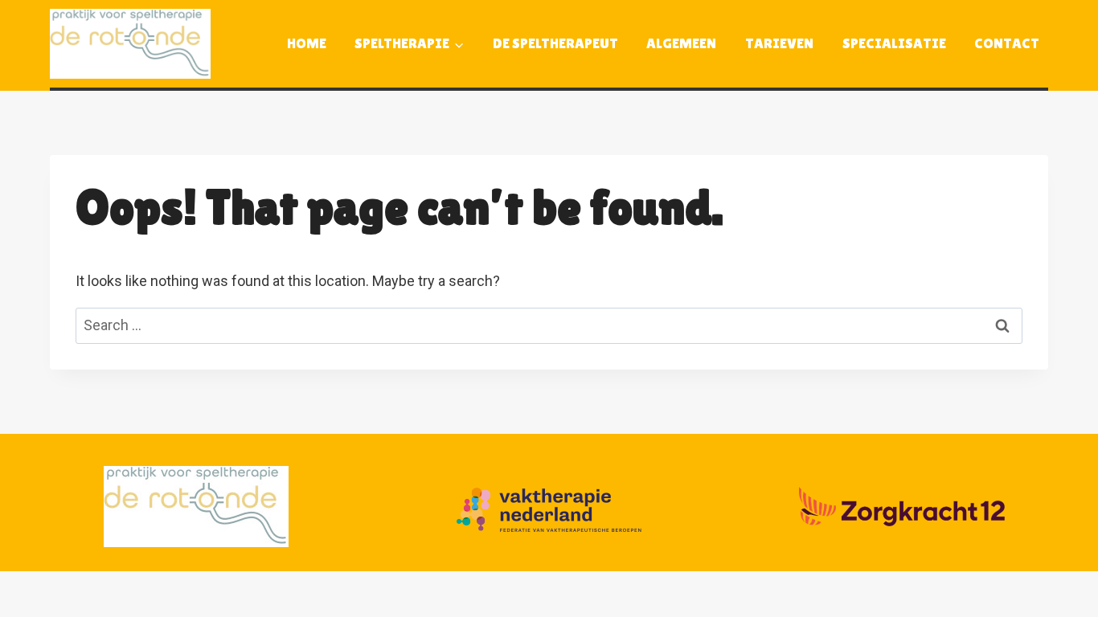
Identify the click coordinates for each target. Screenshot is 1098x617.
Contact (1006, 43)
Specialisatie (894, 43)
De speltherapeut (555, 43)
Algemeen (681, 43)
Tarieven (779, 43)
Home (306, 43)
